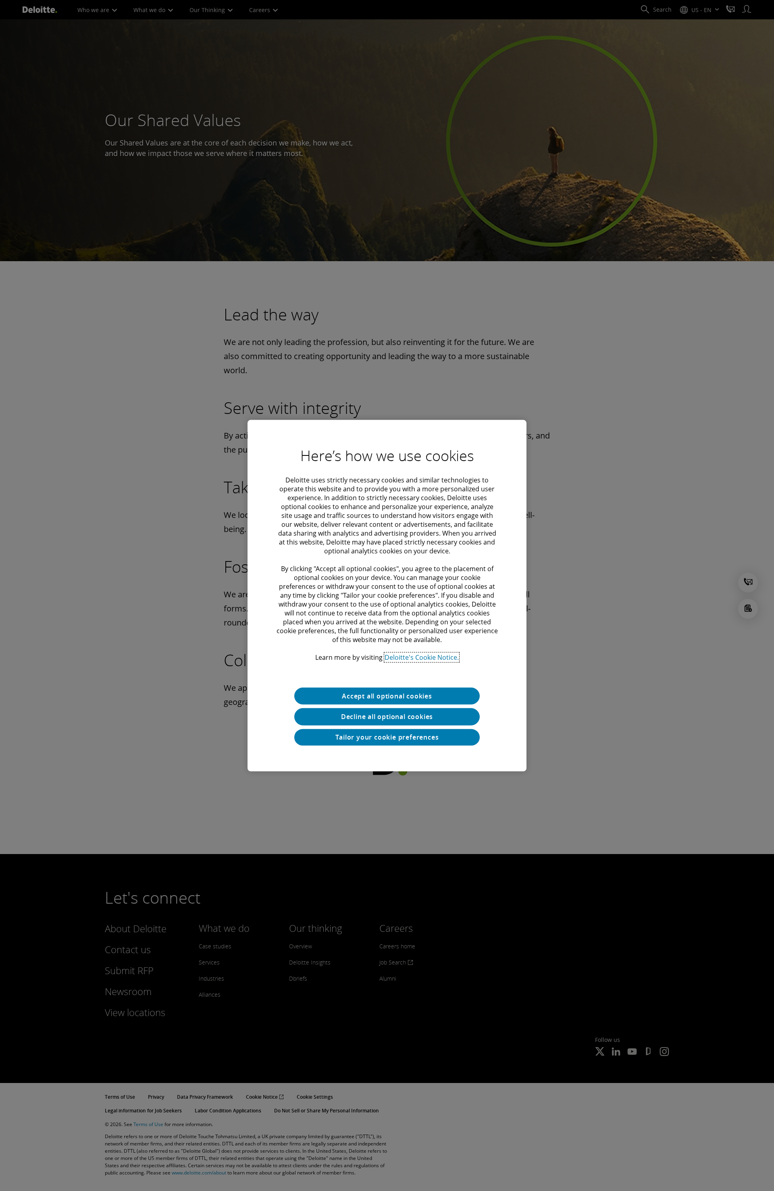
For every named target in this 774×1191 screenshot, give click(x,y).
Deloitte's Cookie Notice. (422, 657)
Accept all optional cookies (387, 695)
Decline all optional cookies (387, 716)
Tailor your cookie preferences (387, 737)
